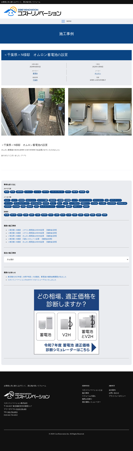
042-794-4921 (13, 412)
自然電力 (86, 206)
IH (87, 191)
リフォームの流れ (89, 396)
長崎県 (92, 214)
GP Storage (94, 203)
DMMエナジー (85, 203)
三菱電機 (60, 200)
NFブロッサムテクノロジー (21, 203)
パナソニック (8, 203)
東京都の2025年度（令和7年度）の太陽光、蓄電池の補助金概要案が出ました (37, 277)
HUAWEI (45, 203)
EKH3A (68, 191)
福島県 (98, 214)
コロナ (65, 203)
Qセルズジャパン (30, 200)
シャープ (74, 200)
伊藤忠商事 (53, 200)
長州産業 (21, 200)
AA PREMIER (111, 203)
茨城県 (26, 214)
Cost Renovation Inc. (62, 434)
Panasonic (29, 206)
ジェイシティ (60, 206)
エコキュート (28, 191)
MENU (68, 21)
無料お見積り (87, 399)
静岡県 (104, 214)
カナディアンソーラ (115, 200)
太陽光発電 (20, 191)
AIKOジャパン (77, 206)
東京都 (6, 214)
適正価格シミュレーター (91, 402)
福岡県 (32, 214)
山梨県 (57, 214)
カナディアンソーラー (85, 200)
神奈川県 (13, 214)
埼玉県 (51, 214)
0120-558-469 (21, 409)
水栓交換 (82, 191)
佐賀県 (80, 214)
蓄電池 (35, 73)
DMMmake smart (122, 203)
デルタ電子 (102, 203)
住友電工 (68, 206)
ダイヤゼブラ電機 (42, 200)
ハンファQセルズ (74, 203)
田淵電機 (67, 200)
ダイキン (53, 203)
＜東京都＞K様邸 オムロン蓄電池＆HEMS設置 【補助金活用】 (33, 242)
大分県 (69, 214)
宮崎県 (75, 214)
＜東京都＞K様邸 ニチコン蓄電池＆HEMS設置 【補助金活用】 (33, 230)
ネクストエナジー (98, 200)
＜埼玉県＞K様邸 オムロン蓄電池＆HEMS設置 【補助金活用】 (33, 236)
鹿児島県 (44, 214)
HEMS (12, 191)
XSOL (36, 206)
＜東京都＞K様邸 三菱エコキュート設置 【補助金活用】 (30, 239)
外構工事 (75, 191)
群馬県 (86, 214)
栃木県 (63, 214)
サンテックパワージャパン (48, 206)
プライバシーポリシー (117, 396)
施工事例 (66, 34)
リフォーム (37, 191)
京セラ (59, 203)
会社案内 (112, 390)
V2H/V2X (45, 191)
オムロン (98, 73)
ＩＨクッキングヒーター (57, 191)
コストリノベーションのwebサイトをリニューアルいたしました (32, 280)
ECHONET (8, 206)
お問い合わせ (114, 393)
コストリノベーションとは (92, 390)
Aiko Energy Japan (36, 203)
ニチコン (14, 200)
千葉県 (35, 80)
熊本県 (20, 214)
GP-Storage (16, 206)
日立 (106, 200)
